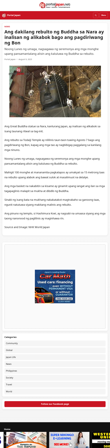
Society (9, 377)
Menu (103, 15)
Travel (9, 384)
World (9, 391)
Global (9, 350)
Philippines (11, 370)
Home (7, 429)
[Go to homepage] (55, 5)
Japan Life (11, 357)
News (7, 26)
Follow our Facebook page (55, 403)
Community (12, 343)
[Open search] (95, 15)
